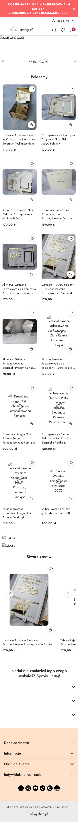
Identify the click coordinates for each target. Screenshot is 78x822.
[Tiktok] (42, 788)
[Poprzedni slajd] (3, 62)
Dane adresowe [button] (16, 742)
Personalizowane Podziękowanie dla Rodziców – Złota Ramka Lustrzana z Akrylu (56, 363)
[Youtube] (35, 788)
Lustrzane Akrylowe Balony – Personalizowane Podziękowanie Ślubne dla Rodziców (57, 289)
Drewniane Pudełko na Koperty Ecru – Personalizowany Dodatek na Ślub (57, 214)
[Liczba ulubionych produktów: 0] (62, 30)
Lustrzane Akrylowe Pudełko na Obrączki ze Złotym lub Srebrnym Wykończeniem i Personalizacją (19, 139)
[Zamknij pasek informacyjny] (74, 9)
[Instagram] (28, 788)
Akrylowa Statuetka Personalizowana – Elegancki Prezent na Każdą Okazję (19, 363)
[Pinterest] (50, 788)
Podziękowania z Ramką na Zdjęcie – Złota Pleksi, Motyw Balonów (58, 139)
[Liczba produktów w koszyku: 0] (71, 30)
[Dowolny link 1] (57, 788)
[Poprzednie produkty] (10, 593)
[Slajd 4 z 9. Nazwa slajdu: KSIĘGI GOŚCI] (39, 46)
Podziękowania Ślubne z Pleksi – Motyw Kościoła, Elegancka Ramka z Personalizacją (57, 438)
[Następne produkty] (68, 593)
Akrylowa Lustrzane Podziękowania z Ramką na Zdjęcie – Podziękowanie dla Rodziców (19, 289)
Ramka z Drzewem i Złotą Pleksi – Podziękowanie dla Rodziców (18, 214)
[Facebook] (21, 788)
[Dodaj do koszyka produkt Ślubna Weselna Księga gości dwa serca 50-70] (70, 498)
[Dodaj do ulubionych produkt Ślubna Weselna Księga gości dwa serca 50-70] (71, 463)
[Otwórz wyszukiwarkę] (54, 30)
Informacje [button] (12, 753)
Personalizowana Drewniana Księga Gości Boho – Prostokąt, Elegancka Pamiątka (17, 513)
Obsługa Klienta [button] (16, 764)
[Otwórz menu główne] (4, 29)
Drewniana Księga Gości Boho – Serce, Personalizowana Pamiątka (18, 438)
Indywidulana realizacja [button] (23, 774)
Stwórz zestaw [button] (39, 557)
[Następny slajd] (75, 62)
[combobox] (39, 686)
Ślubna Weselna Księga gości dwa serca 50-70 (55, 511)
